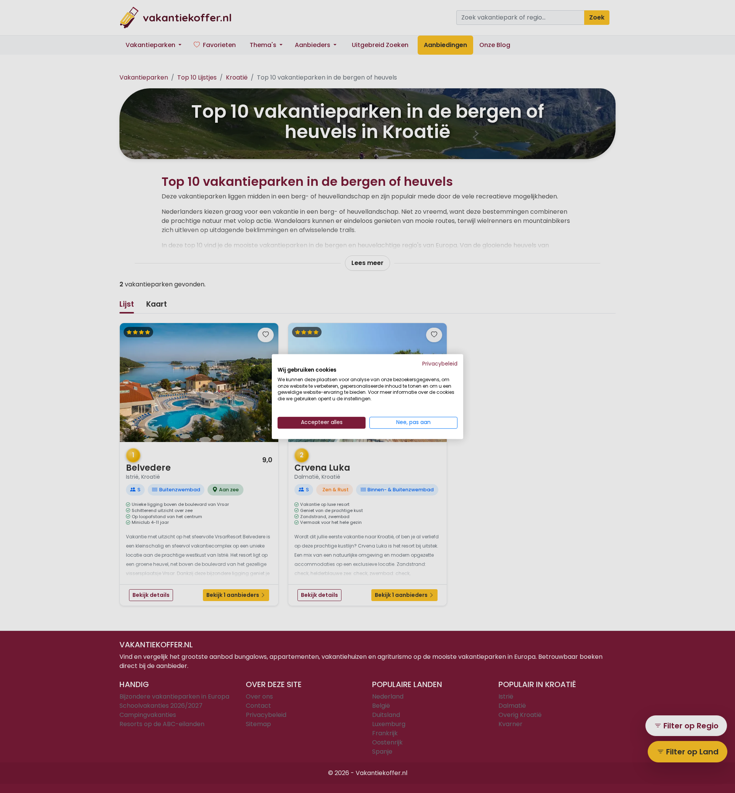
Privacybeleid (439, 363)
